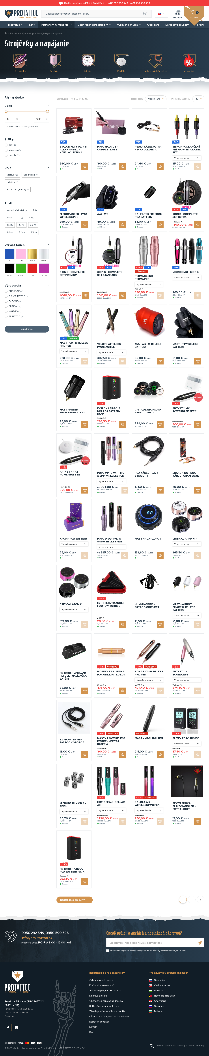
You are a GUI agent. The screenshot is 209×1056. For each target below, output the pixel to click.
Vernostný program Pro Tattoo (105, 990)
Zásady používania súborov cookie (107, 1011)
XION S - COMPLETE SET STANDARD (109, 273)
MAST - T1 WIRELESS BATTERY (185, 345)
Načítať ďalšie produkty (72, 899)
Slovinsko (159, 1006)
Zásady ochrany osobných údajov (169, 950)
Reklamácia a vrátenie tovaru (104, 1006)
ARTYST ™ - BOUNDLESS (180, 673)
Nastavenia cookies (99, 1021)
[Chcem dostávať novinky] (199, 942)
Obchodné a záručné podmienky (106, 1000)
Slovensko (159, 980)
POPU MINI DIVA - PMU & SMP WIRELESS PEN (110, 474)
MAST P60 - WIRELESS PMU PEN (74, 344)
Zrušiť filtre (27, 329)
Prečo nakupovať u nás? (101, 985)
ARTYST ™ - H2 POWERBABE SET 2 (184, 410)
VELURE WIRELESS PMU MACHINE (109, 345)
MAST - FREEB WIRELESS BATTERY (72, 411)
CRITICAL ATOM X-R (184, 538)
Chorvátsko (160, 1000)
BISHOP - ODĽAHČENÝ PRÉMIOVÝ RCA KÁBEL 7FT (186, 149)
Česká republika (162, 985)
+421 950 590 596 (140, 3)
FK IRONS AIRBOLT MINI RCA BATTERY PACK (109, 411)
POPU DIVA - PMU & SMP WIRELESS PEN (109, 540)
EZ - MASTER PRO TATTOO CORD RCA (72, 741)
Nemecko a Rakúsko (164, 995)
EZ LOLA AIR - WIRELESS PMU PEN (147, 804)
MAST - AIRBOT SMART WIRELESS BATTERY (183, 607)
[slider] (6, 111)
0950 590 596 (57, 933)
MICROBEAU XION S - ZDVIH (73, 805)
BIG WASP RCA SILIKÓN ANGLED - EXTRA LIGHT (184, 806)
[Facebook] (8, 1027)
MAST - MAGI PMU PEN (149, 738)
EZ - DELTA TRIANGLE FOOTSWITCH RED (110, 604)
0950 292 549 (32, 933)
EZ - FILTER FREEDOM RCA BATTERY (148, 216)
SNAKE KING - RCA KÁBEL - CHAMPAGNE (186, 474)
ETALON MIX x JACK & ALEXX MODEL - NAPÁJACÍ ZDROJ (73, 149)
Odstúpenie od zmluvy (101, 980)
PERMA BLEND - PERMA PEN (145, 277)
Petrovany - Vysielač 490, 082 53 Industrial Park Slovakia (24, 1009)
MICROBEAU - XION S (185, 272)
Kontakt (93, 1026)
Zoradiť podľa (137, 99)
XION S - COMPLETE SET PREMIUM (72, 273)
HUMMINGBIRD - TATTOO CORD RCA (147, 606)
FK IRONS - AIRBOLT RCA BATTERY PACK (72, 870)
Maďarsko (159, 990)
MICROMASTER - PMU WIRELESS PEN (73, 216)
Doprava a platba (98, 995)
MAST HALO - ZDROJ (148, 538)
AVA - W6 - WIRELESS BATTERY (148, 345)
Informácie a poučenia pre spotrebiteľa (109, 1016)
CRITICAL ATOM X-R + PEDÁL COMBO (148, 411)
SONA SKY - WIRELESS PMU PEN (149, 673)
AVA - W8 (102, 214)
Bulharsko (159, 1011)
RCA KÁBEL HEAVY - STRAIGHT (147, 474)
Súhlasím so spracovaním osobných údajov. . (148, 950)
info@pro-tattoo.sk (36, 938)
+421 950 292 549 (118, 3)
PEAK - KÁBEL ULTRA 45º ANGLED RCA (148, 148)
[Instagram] (16, 1027)
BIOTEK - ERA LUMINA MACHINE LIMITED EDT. (111, 673)
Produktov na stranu (180, 99)
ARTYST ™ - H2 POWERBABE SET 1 (71, 473)
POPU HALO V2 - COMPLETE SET (107, 148)
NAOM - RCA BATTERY (73, 538)
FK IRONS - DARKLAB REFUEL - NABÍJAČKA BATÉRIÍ (73, 675)
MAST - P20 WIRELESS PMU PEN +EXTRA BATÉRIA (111, 741)
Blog (91, 1032)
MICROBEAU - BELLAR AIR (111, 804)
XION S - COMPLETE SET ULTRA (185, 216)
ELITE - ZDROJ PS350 (186, 738)
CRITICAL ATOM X (71, 604)
